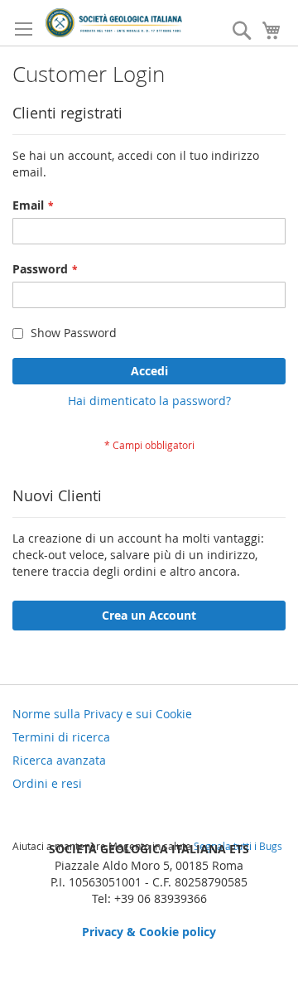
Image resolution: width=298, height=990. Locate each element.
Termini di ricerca (61, 737)
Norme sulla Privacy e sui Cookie (102, 714)
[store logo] (114, 22)
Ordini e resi (47, 783)
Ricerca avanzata (59, 760)
